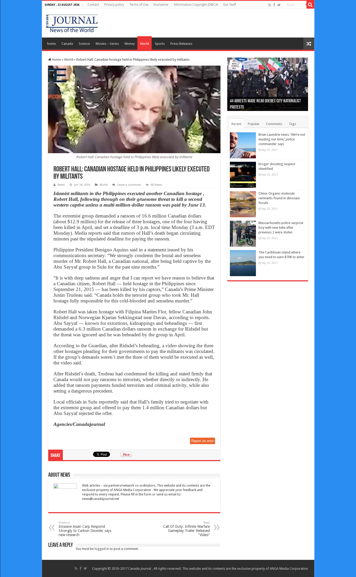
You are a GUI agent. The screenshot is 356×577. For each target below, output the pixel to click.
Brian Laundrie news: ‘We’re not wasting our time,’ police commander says (282, 139)
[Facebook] (274, 5)
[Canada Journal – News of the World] (72, 22)
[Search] (310, 5)
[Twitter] (279, 5)
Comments (274, 124)
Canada (67, 44)
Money (130, 44)
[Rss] (270, 5)
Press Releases (181, 44)
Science (84, 44)
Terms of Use (138, 5)
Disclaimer (161, 5)
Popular (254, 124)
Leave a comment (129, 185)
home (51, 44)
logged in (102, 549)
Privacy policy (114, 5)
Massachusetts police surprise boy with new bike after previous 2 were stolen (281, 227)
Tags (292, 124)
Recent (236, 124)
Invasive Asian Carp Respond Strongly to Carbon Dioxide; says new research (85, 529)
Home (56, 59)
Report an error (202, 441)
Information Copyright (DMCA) (196, 5)
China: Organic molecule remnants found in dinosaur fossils (279, 198)
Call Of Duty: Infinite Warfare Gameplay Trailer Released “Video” (186, 529)
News (61, 185)
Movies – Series (107, 44)
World (144, 44)
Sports (160, 44)
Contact (93, 5)
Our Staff (229, 5)
